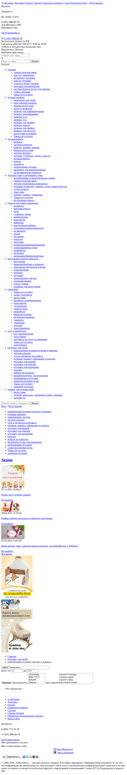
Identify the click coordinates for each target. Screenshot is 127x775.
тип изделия (52, 682)
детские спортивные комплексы (31, 183)
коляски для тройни (24, 128)
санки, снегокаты (23, 295)
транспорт (12, 289)
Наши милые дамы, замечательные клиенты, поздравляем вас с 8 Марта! (39, 546)
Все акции (6, 554)
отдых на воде (21, 189)
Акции (7, 460)
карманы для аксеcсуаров (27, 286)
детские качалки (22, 353)
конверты (19, 206)
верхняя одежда (22, 208)
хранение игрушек (23, 386)
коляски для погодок (24, 130)
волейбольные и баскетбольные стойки (34, 178)
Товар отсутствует (23, 94)
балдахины (19, 261)
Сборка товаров (15, 713)
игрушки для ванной (25, 361)
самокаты (19, 320)
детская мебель (15, 139)
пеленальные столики (25, 167)
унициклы (19, 322)
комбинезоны (21, 217)
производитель (20, 682)
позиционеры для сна (25, 278)
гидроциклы (20, 306)
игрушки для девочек (25, 364)
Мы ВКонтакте (65, 749)
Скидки (37, 3)
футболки (19, 253)
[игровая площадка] (76, 674)
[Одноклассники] (30, 757)
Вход (84, 3)
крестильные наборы (25, 225)
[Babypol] (37, 682)
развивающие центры (18, 417)
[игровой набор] (76, 680)
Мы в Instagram (65, 752)
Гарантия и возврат (52, 3)
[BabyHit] (37, 680)
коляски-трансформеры (26, 114)
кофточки (19, 222)
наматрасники (21, 270)
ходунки (18, 325)
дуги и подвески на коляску (28, 356)
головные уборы (22, 214)
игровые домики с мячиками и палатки (34, 359)
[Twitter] (27, 757)
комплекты (19, 219)
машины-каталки (23, 314)
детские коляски (16, 97)
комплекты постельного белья (29, 267)
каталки (18, 370)
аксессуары (20, 297)
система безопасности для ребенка (32, 89)
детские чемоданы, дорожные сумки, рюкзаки (38, 395)
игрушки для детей (17, 347)
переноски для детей (24, 100)
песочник (19, 236)
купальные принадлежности (29, 228)
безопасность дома (23, 150)
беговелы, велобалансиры (27, 300)
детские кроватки (23, 144)
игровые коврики (16, 414)
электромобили (22, 328)
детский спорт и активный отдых (25, 175)
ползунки (19, 242)
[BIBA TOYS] (37, 677)
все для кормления (23, 333)
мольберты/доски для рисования (31, 375)
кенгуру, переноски (24, 75)
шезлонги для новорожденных (30, 169)
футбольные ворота (24, 200)
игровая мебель (22, 158)
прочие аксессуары (24, 105)
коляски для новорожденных (29, 111)
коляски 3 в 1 (21, 119)
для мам (11, 69)
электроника (20, 345)
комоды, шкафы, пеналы (26, 147)
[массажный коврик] (76, 682)
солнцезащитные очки (25, 247)
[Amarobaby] (37, 674)
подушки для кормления (26, 86)
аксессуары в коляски (25, 133)
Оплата (29, 3)
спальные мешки (22, 281)
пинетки (18, 239)
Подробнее (7, 500)
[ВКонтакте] (24, 757)
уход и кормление (16, 331)
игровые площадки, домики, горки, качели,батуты (40, 186)
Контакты (76, 3)
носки (17, 233)
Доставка (19, 3)
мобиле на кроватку (24, 372)
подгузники (20, 336)
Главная (11, 656)
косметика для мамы (24, 78)
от (9, 670)
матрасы (18, 142)
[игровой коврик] (76, 677)
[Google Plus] (37, 757)
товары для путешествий (20, 389)
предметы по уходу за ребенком (30, 339)
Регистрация (96, 3)
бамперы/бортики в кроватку (29, 264)
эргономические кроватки (27, 172)
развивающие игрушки (26, 378)
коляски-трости (22, 125)
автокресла (19, 397)
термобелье (20, 250)
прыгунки (19, 192)
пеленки (18, 272)
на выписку (20, 231)
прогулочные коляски (25, 103)
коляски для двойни (24, 122)
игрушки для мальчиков (26, 367)
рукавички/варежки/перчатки (29, 245)
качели (17, 161)
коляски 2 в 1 (21, 117)
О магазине (8, 3)
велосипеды (20, 303)
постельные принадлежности (22, 258)
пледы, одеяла (21, 283)
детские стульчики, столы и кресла (32, 156)
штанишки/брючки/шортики (29, 256)
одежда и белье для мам (26, 83)
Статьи (66, 3)
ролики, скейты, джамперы (28, 194)
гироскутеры (20, 308)
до (24, 670)
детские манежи (22, 153)
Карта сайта (13, 718)
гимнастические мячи (25, 72)
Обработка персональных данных (25, 716)
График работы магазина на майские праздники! (27, 518)
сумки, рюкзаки (22, 92)
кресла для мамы (22, 80)
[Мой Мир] (33, 757)
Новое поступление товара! (16, 494)
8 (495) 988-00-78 (13, 38)
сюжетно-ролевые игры (26, 381)
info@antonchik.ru (10, 33)
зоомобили (19, 311)
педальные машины (24, 317)
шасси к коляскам (23, 108)
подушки (18, 275)
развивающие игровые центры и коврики (36, 350)
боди (16, 211)
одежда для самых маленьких (22, 203)
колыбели (19, 164)
